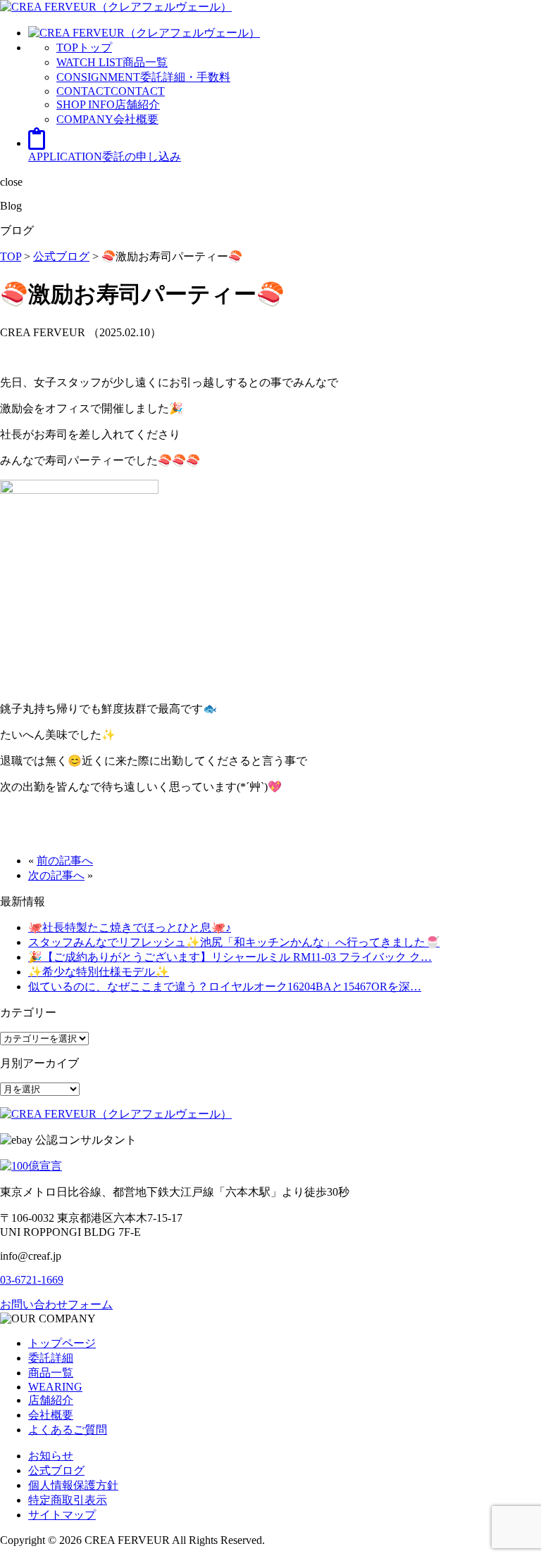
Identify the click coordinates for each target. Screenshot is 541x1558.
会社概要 (50, 1415)
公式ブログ (56, 1470)
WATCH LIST (112, 62)
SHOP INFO (108, 104)
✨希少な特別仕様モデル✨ (98, 972)
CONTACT (110, 91)
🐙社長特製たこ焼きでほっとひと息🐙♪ (129, 927)
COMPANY (107, 119)
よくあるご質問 (67, 1430)
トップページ (62, 1343)
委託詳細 (50, 1358)
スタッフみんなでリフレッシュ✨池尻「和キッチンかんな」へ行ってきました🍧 (234, 942)
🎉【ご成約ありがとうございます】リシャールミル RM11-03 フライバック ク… (230, 957)
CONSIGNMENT (143, 77)
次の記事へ (56, 875)
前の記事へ (65, 861)
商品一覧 (50, 1373)
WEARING (55, 1387)
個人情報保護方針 (73, 1485)
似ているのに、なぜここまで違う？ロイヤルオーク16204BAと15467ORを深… (224, 986)
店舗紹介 (50, 1400)
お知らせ (50, 1456)
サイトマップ (62, 1515)
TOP (84, 47)
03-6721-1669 (31, 1280)
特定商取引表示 (67, 1500)
